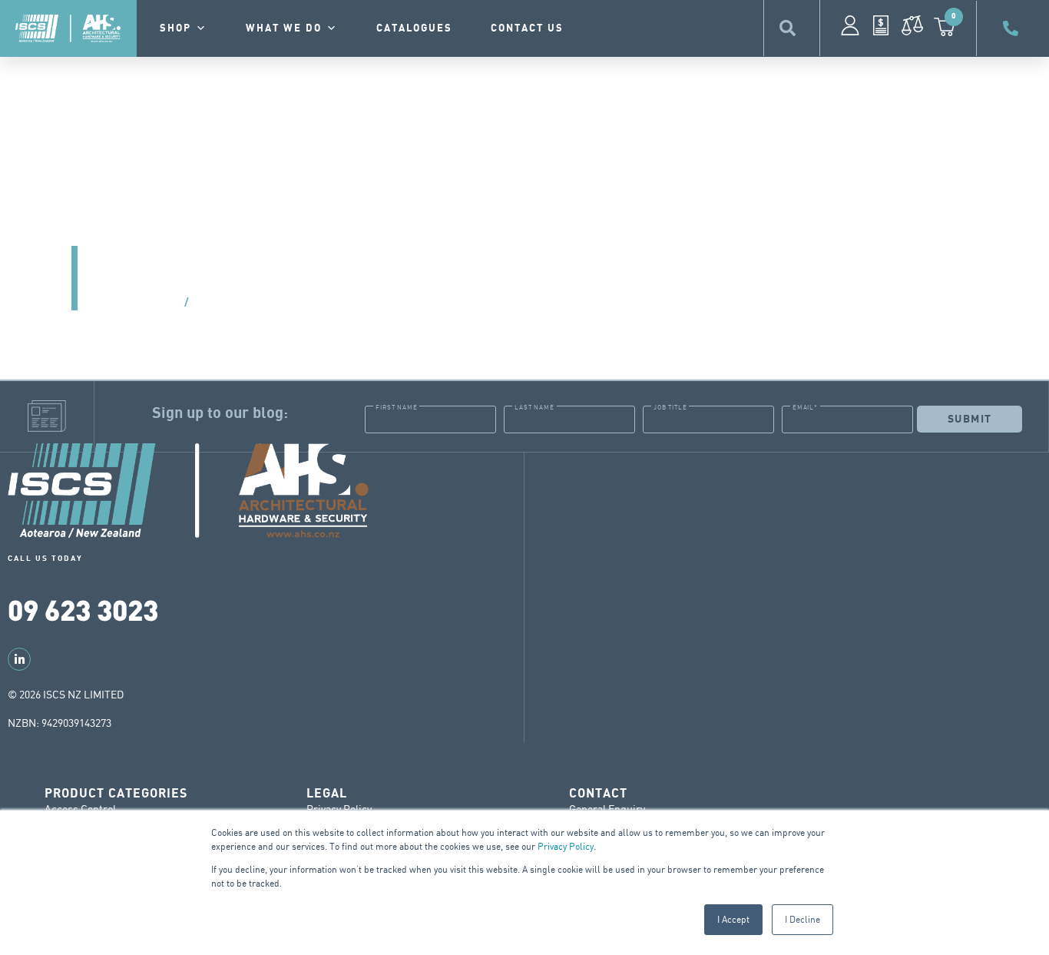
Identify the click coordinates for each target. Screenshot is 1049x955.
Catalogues (414, 28)
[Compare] (912, 25)
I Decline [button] (802, 919)
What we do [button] (284, 28)
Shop (175, 28)
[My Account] (850, 25)
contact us (527, 28)
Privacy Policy (566, 846)
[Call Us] (1012, 28)
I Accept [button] (733, 919)
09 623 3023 (83, 609)
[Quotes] (881, 25)
